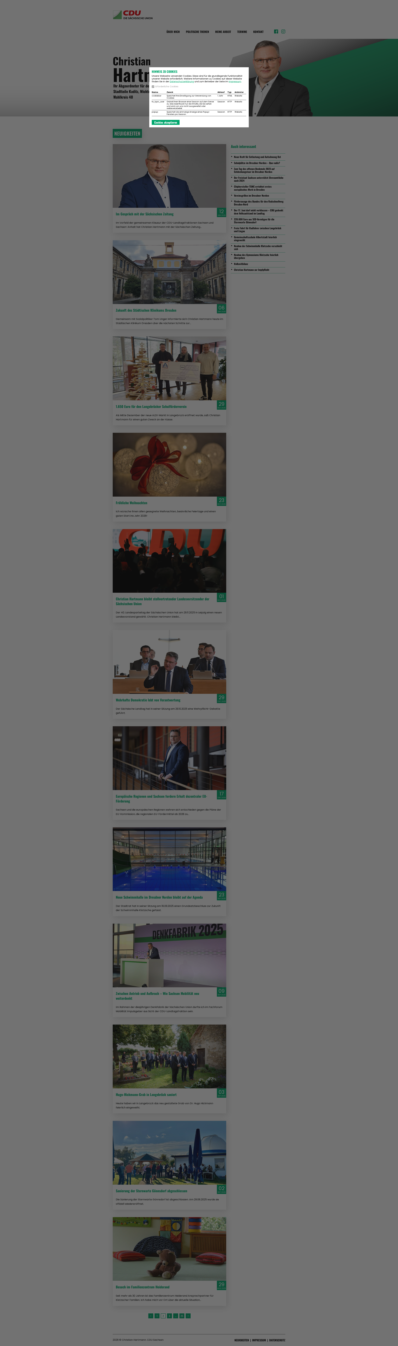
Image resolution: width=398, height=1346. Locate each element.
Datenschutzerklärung (182, 81)
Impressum (235, 81)
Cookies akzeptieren (165, 122)
